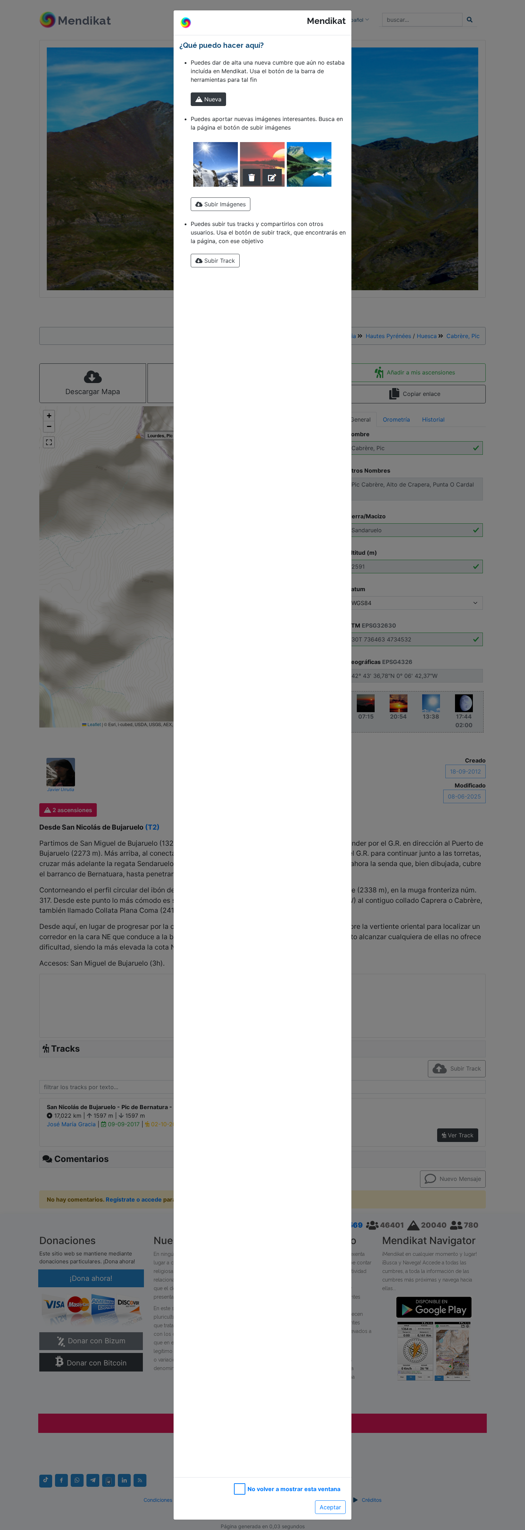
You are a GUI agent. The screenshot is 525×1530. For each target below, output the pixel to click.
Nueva (211, 99)
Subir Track (218, 260)
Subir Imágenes (224, 204)
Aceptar (330, 1507)
